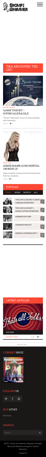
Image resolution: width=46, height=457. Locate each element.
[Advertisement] (23, 38)
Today (8, 192)
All (36, 192)
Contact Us (23, 453)
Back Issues (7, 416)
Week (17, 192)
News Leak (7, 163)
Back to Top (21, 345)
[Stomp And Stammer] (18, 7)
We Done (10, 332)
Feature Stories (12, 337)
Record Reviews (9, 107)
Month (27, 192)
